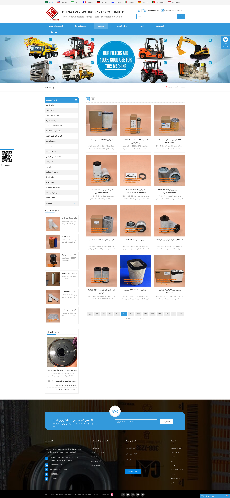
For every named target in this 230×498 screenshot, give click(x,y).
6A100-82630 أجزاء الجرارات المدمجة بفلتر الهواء (101, 291)
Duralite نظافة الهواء (53, 131)
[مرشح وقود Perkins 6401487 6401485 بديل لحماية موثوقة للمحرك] (62, 352)
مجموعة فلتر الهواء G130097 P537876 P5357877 (69, 255)
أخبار (142, 26)
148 (152, 314)
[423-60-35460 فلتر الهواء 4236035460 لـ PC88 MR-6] (135, 171)
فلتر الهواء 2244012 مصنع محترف (101, 140)
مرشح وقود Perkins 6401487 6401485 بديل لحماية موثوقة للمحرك (62, 370)
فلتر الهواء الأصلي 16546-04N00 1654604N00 (169, 141)
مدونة (173, 474)
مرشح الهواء (95, 448)
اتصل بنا (54, 32)
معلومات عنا (80, 26)
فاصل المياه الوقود (52, 115)
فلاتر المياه (50, 182)
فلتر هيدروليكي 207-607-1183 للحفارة (101, 240)
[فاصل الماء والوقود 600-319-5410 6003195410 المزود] (101, 171)
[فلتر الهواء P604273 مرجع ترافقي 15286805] (169, 271)
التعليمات (160, 26)
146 (138, 314)
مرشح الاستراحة (52, 172)
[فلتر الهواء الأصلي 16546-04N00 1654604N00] (169, 120)
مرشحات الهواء (51, 120)
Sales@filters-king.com (173, 10)
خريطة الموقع (175, 478)
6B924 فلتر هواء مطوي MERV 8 (69, 310)
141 (104, 314)
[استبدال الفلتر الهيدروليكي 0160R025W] (169, 221)
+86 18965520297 (56, 474)
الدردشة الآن (209, 496)
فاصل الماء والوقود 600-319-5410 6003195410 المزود (101, 191)
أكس (172, 482)
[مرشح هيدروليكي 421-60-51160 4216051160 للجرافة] (169, 171)
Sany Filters (50, 197)
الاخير (180, 314)
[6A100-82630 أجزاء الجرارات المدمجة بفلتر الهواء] (101, 271)
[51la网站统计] (112, 494)
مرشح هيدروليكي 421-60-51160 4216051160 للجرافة (169, 191)
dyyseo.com (105, 494)
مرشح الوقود (95, 465)
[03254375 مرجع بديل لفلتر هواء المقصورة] (53, 297)
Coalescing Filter (53, 187)
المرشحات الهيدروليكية (54, 136)
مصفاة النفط (95, 456)
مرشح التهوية (51, 141)
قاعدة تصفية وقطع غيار (54, 156)
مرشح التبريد (50, 146)
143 (117, 314)
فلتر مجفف (50, 161)
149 (159, 314)
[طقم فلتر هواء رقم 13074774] (53, 242)
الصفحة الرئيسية (56, 26)
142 (110, 314)
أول (90, 314)
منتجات (101, 26)
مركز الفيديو (122, 26)
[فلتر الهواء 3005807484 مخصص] (135, 271)
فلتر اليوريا (50, 177)
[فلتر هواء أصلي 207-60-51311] (135, 221)
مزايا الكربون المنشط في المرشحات (67, 389)
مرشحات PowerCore (54, 125)
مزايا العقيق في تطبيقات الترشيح (66, 385)
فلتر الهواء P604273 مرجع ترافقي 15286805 (169, 291)
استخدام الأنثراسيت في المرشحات (66, 381)
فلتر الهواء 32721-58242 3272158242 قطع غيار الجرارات (135, 141)
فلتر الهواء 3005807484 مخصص (135, 290)
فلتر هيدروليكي (96, 461)
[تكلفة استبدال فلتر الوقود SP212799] (53, 223)
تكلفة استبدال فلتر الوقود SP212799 (69, 218)
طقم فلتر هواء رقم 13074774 (69, 236)
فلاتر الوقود (50, 110)
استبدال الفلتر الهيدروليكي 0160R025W (169, 240)
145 (131, 314)
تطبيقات (49, 203)
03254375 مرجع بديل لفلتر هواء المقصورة (69, 292)
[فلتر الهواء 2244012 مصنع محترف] (101, 120)
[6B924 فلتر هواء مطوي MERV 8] (53, 315)
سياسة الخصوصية (177, 469)
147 (145, 314)
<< (97, 314)
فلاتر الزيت (50, 105)
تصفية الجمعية (51, 151)
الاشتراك (167, 421)
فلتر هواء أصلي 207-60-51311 (135, 240)
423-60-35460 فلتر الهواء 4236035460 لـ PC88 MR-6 (135, 191)
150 (166, 314)
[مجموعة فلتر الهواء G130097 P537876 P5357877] (53, 260)
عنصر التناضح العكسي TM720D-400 (69, 273)
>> (173, 314)
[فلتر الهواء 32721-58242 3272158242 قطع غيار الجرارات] (135, 120)
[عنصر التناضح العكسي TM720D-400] (53, 279)
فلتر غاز (49, 167)
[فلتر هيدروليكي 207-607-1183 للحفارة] (101, 221)
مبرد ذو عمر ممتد (52, 192)
